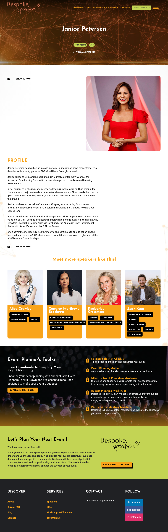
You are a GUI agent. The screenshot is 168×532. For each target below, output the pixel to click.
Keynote (149, 329)
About (10, 501)
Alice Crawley (20, 309)
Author (93, 318)
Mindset (35, 319)
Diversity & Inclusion (60, 318)
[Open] (156, 8)
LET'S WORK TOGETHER (116, 464)
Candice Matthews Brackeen (64, 310)
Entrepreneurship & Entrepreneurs (67, 323)
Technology (135, 334)
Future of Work (136, 324)
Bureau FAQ (13, 507)
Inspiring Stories (19, 314)
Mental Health (18, 319)
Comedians (107, 318)
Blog (9, 512)
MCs (88, 8)
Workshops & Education (105, 8)
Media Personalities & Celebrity (105, 323)
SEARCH (140, 8)
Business (133, 319)
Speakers (79, 8)
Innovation (56, 328)
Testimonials (54, 517)
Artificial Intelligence (140, 314)
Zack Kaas (136, 309)
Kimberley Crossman (96, 310)
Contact (125, 8)
